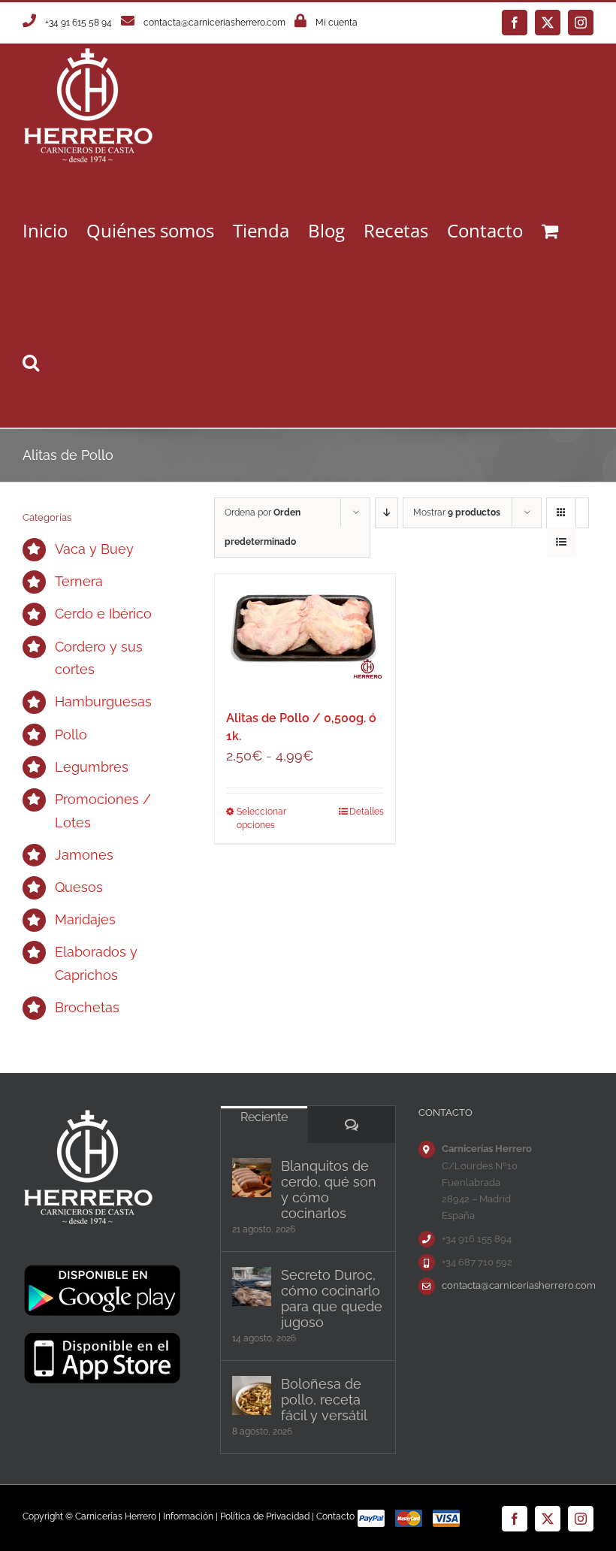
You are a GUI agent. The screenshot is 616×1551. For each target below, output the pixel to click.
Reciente (264, 1117)
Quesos (79, 887)
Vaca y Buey (94, 549)
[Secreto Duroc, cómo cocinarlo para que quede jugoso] (251, 1286)
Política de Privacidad (265, 1516)
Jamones (84, 855)
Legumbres (91, 767)
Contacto (335, 1516)
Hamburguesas (103, 701)
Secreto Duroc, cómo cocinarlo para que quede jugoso (331, 1298)
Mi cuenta (337, 22)
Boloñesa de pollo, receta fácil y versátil (324, 1399)
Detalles (366, 811)
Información (188, 1516)
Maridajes (85, 919)
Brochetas (87, 1007)
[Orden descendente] (386, 512)
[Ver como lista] (561, 542)
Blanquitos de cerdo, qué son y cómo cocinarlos (328, 1189)
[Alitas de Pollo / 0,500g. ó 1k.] (305, 634)
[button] (31, 362)
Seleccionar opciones (261, 818)
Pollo (71, 734)
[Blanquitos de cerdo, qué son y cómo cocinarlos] (251, 1177)
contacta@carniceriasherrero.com (214, 22)
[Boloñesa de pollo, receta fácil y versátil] (251, 1395)
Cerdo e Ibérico (103, 613)
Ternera (79, 581)
